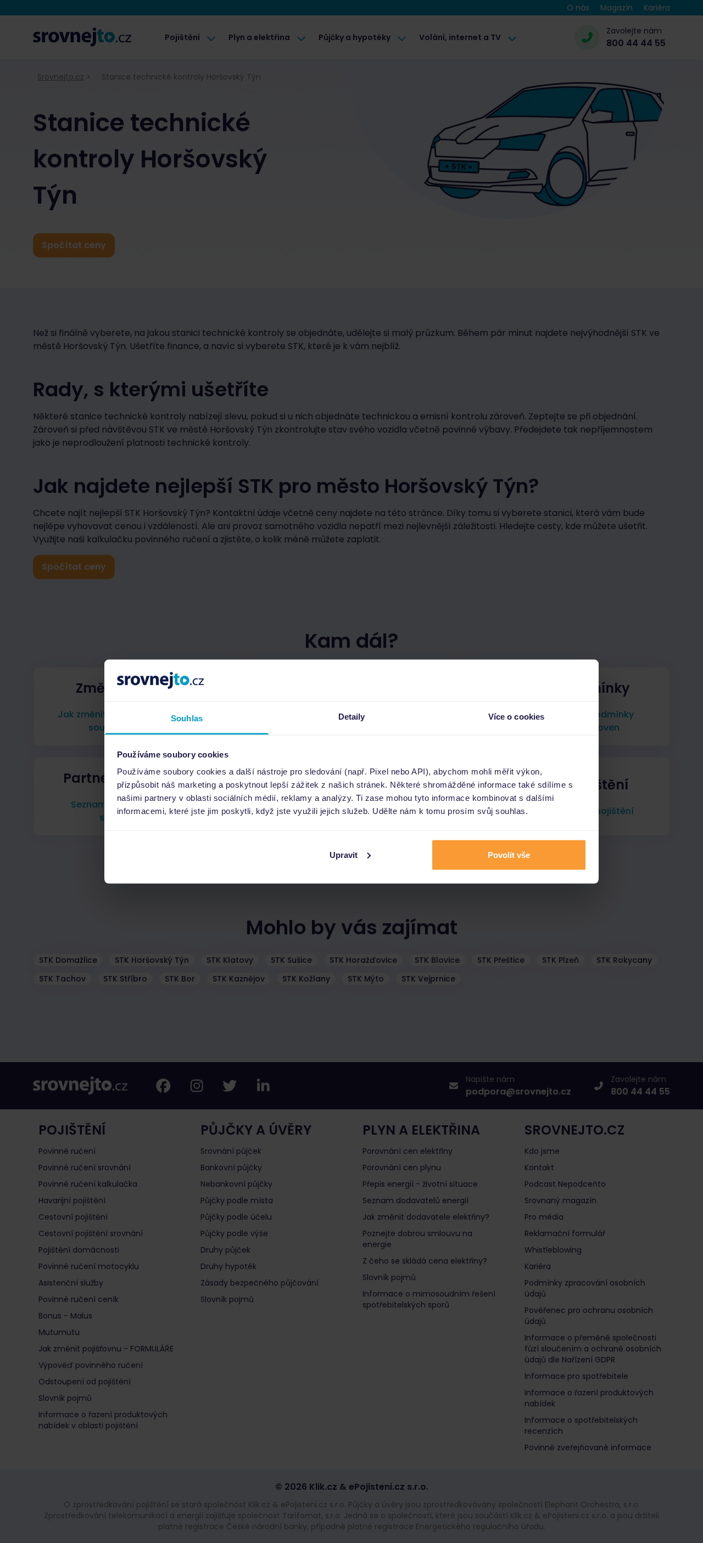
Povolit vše (509, 854)
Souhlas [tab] (187, 718)
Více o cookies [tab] (516, 716)
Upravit (344, 854)
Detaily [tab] (351, 716)
